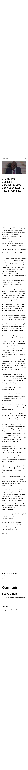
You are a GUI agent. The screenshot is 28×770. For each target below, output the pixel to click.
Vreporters (5, 158)
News (16, 573)
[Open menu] (25, 158)
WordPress (16, 610)
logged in (11, 597)
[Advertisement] (14, 14)
